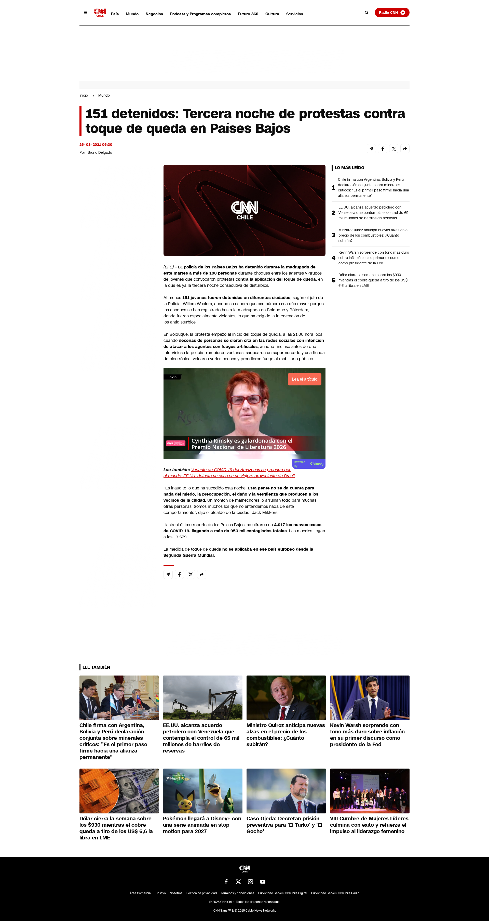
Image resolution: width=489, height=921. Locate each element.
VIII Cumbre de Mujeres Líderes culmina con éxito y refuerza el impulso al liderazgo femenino (369, 825)
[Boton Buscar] (367, 12)
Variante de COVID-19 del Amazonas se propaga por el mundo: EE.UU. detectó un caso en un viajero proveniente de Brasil (229, 473)
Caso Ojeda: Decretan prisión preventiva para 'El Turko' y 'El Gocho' (284, 825)
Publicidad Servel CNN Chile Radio (335, 893)
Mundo (132, 14)
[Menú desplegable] (85, 12)
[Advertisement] (117, 456)
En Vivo (161, 893)
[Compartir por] (405, 148)
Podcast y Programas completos (200, 14)
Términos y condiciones (237, 893)
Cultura (272, 14)
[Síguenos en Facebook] (226, 882)
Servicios (294, 14)
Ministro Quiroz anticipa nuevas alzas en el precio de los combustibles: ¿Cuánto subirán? (373, 235)
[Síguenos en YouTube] (263, 882)
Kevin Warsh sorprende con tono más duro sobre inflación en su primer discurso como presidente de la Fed (373, 258)
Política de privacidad (201, 893)
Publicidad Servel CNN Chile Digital (282, 893)
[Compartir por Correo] (371, 148)
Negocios (154, 14)
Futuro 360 (248, 14)
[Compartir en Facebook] (382, 148)
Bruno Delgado (100, 152)
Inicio (83, 95)
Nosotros (176, 893)
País (115, 14)
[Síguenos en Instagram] (251, 882)
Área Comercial (141, 893)
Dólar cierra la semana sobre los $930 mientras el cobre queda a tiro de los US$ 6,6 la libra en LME (373, 280)
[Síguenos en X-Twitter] (238, 882)
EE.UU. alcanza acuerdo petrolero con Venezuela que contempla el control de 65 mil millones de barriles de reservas (373, 212)
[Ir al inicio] (100, 12)
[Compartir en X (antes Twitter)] (393, 148)
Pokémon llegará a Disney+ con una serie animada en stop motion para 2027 (202, 825)
